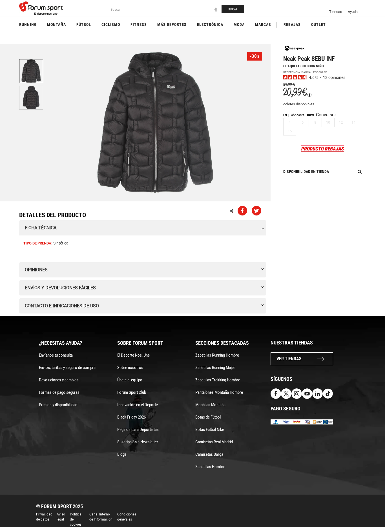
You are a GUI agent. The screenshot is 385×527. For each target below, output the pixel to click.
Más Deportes (172, 24)
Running (28, 24)
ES (285, 115)
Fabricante (296, 115)
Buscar (233, 9)
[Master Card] (296, 421)
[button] (373, 507)
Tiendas (335, 12)
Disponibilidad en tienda (306, 171)
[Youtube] (307, 393)
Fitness (138, 24)
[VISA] (286, 421)
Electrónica (210, 24)
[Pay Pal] (276, 421)
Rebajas (292, 24)
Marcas (263, 24)
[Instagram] (296, 393)
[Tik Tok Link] (328, 393)
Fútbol (83, 24)
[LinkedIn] (317, 393)
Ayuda (353, 12)
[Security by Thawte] (307, 421)
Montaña (56, 24)
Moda (239, 24)
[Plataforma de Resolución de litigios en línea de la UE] (328, 421)
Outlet (318, 24)
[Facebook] (276, 393)
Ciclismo (110, 24)
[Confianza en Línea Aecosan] (317, 421)
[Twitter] (286, 393)
